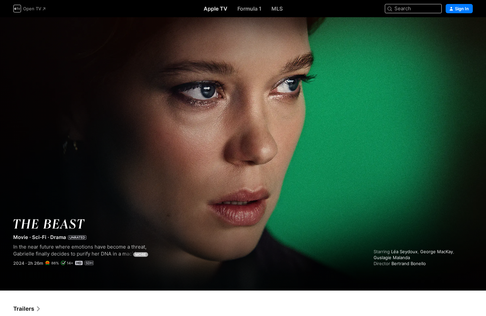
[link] (27, 308)
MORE (140, 254)
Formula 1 (249, 8)
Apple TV (215, 8)
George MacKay (436, 251)
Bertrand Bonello (408, 263)
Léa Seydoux (404, 251)
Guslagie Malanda (392, 257)
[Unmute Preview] (468, 30)
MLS (277, 8)
